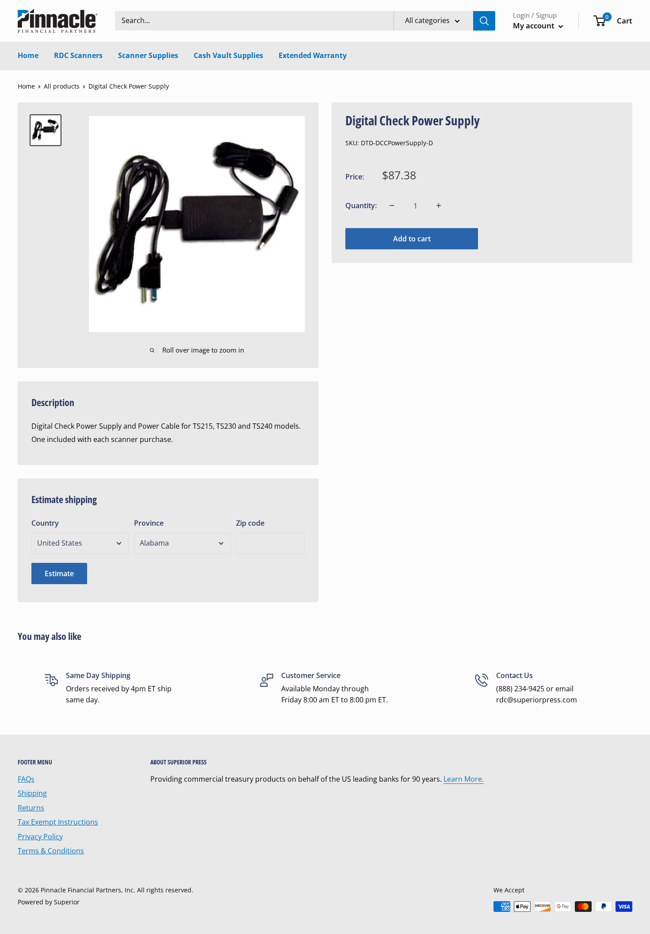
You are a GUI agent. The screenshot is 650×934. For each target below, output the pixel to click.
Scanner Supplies (148, 55)
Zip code (250, 523)
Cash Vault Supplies (228, 55)
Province (149, 523)
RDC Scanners (78, 55)
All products (62, 86)
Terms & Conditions (51, 851)
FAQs (26, 779)
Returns (31, 808)
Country (45, 523)
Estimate (59, 573)
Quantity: (361, 205)
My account (534, 25)
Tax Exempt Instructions (58, 822)
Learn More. (464, 779)
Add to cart (412, 238)
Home (28, 55)
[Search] (484, 21)
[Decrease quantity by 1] (391, 205)
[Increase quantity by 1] (438, 205)
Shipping (32, 793)
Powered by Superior (49, 902)
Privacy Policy (40, 836)
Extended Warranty (313, 55)
